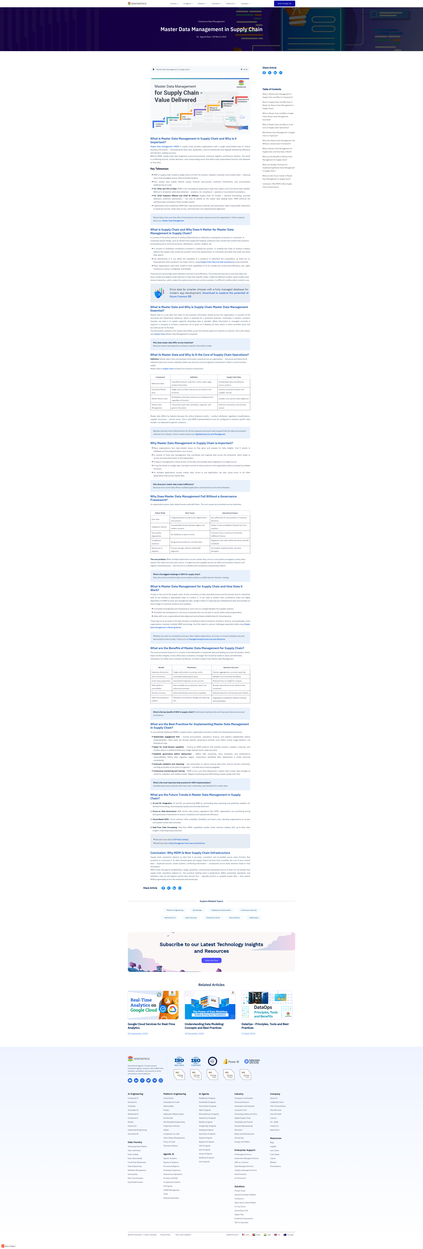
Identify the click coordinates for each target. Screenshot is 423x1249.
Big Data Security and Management (210, 434)
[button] (153, 69)
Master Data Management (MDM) (164, 146)
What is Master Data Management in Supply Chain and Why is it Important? (278, 95)
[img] (241, 69)
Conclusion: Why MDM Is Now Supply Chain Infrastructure (277, 185)
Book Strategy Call (284, 3)
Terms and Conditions (183, 1235)
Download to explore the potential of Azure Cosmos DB (209, 294)
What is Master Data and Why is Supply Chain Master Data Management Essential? (278, 116)
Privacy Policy (165, 1235)
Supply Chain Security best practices (216, 262)
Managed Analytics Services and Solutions (207, 639)
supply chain (168, 368)
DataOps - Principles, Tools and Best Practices (265, 1026)
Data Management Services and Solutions (187, 843)
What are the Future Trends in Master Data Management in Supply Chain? (277, 177)
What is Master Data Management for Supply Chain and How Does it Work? (277, 150)
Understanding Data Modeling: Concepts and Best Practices (204, 1026)
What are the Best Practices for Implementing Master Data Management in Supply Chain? (279, 167)
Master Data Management (173, 220)
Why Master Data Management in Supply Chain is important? (279, 134)
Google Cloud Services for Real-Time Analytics (151, 1026)
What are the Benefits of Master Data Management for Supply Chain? (277, 158)
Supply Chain (160, 334)
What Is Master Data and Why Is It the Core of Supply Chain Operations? (278, 126)
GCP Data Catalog (180, 839)
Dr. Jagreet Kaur (204, 36)
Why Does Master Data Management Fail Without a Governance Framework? (279, 142)
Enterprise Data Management (211, 21)
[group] (200, 69)
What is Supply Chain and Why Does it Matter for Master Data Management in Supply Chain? (278, 105)
